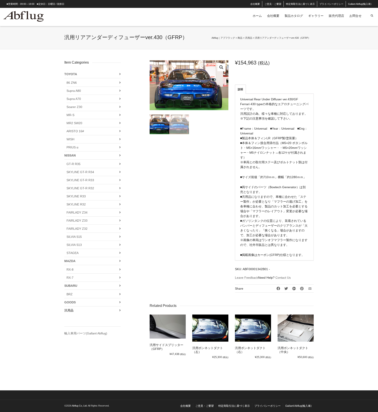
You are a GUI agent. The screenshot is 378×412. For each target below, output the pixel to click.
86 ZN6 (71, 82)
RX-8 (70, 269)
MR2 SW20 (74, 123)
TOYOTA (70, 74)
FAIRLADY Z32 (77, 228)
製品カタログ (294, 15)
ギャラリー (316, 15)
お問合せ (355, 15)
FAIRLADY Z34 (77, 212)
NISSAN (70, 155)
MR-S (70, 115)
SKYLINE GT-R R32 (80, 188)
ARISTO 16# (75, 131)
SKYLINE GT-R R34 (80, 172)
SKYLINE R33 (76, 196)
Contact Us (283, 277)
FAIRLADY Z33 (77, 220)
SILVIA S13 (74, 245)
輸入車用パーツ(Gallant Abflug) (85, 333)
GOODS (70, 302)
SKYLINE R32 (76, 204)
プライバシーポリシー (331, 4)
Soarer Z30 (74, 107)
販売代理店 (336, 15)
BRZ (69, 294)
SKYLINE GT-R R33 (80, 180)
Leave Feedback (246, 277)
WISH (70, 139)
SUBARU (70, 285)
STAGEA (72, 253)
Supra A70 (73, 99)
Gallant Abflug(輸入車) (359, 4)
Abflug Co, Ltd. (80, 405)
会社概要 (255, 4)
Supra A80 (73, 90)
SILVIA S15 (74, 236)
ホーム (257, 15)
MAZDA (69, 261)
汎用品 (69, 310)
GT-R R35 (73, 164)
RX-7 (70, 277)
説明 (240, 89)
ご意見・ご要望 (272, 4)
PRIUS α (72, 147)
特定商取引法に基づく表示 (300, 4)
